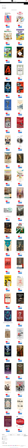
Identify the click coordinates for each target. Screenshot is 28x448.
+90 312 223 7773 (4, 437)
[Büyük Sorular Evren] (7, 104)
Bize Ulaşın (3, 434)
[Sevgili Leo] (20, 104)
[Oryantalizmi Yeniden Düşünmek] (7, 386)
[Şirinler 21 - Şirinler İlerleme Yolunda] (7, 52)
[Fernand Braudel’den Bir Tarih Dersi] (20, 280)
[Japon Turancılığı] (7, 298)
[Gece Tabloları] (7, 87)
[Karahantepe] (20, 298)
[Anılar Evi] (20, 192)
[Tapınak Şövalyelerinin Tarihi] (20, 263)
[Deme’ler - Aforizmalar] (20, 69)
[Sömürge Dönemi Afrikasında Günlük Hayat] (7, 175)
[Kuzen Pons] (20, 351)
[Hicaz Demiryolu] (7, 245)
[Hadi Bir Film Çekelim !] (7, 280)
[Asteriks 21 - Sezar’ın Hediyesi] (20, 17)
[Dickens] (20, 157)
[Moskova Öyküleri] (7, 263)
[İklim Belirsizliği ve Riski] (20, 333)
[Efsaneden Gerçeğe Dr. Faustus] (7, 69)
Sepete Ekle (8, 44)
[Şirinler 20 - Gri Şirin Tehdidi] (20, 34)
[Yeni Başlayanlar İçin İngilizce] (20, 421)
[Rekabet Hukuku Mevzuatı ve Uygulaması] (7, 421)
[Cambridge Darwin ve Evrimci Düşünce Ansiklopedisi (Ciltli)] (20, 245)
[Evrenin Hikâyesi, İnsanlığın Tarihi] (7, 192)
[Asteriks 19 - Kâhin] (20, 227)
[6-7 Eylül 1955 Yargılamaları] (7, 210)
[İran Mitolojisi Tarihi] (20, 122)
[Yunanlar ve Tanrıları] (7, 157)
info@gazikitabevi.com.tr (5, 438)
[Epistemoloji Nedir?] (7, 17)
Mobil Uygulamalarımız (25, 435)
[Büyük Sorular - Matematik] (20, 315)
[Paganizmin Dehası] (20, 368)
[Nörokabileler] (20, 175)
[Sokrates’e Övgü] (20, 140)
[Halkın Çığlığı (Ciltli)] (20, 386)
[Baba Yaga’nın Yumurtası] (7, 140)
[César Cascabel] (7, 122)
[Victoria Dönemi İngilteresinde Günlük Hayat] (20, 210)
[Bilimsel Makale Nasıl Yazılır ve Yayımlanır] (7, 351)
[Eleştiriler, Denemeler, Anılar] (7, 403)
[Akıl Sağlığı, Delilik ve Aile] (20, 87)
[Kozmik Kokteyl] (7, 368)
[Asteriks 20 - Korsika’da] (7, 34)
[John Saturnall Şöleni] (7, 227)
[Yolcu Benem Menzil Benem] (7, 333)
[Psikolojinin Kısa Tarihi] (20, 403)
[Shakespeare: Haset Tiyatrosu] (20, 52)
